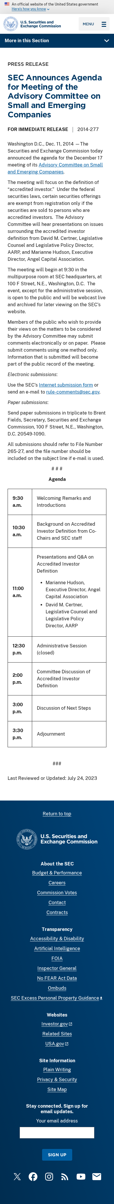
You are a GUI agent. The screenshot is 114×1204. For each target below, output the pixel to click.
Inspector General (57, 968)
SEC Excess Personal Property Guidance (55, 998)
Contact (57, 902)
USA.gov (54, 1044)
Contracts (57, 912)
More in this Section (27, 40)
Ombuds (57, 988)
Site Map (57, 1089)
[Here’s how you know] (57, 7)
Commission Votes (57, 892)
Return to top (57, 814)
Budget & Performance (57, 873)
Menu (88, 24)
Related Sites (57, 1034)
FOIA (57, 958)
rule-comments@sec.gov (72, 392)
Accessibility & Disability (57, 938)
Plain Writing (57, 1069)
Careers (57, 883)
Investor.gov (55, 1024)
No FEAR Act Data (57, 978)
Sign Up (57, 1154)
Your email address (57, 1121)
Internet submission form (66, 385)
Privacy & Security (57, 1079)
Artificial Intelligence (57, 948)
